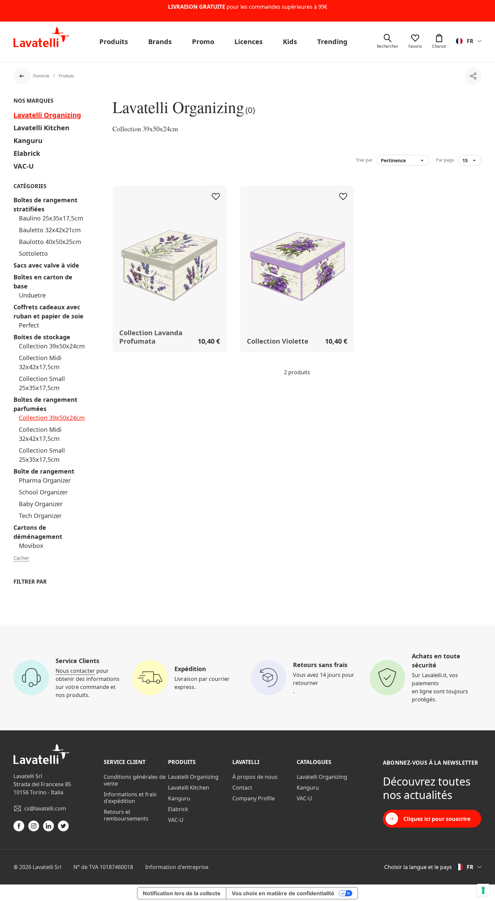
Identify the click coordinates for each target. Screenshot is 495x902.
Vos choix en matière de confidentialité (283, 893)
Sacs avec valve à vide (46, 265)
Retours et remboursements (126, 815)
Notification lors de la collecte (182, 893)
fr (470, 41)
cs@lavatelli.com (45, 808)
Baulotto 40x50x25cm (50, 242)
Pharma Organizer (45, 480)
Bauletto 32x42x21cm (50, 230)
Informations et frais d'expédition (130, 797)
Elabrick (26, 153)
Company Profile (253, 798)
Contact (242, 787)
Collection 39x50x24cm (52, 346)
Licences (248, 41)
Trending (332, 41)
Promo (203, 41)
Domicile (42, 76)
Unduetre (32, 295)
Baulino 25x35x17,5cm (51, 218)
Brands (160, 41)
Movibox (31, 546)
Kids (290, 41)
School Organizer (43, 492)
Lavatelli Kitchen (41, 127)
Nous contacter (75, 670)
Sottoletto (33, 253)
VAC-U (23, 166)
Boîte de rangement (43, 471)
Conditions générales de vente (135, 780)
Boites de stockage (41, 337)
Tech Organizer (40, 516)
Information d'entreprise (176, 867)
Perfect (29, 325)
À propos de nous (254, 776)
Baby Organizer (41, 504)
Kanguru (27, 140)
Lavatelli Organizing (47, 114)
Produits (113, 41)
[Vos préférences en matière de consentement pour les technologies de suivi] (483, 890)
